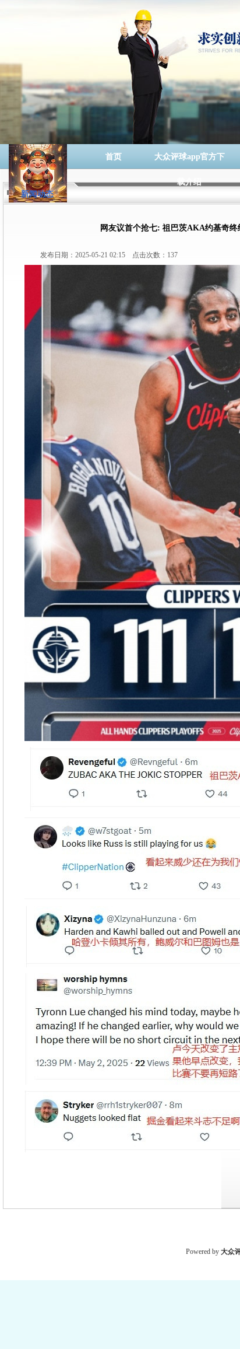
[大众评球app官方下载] (38, 156)
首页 (113, 156)
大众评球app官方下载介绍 (189, 160)
